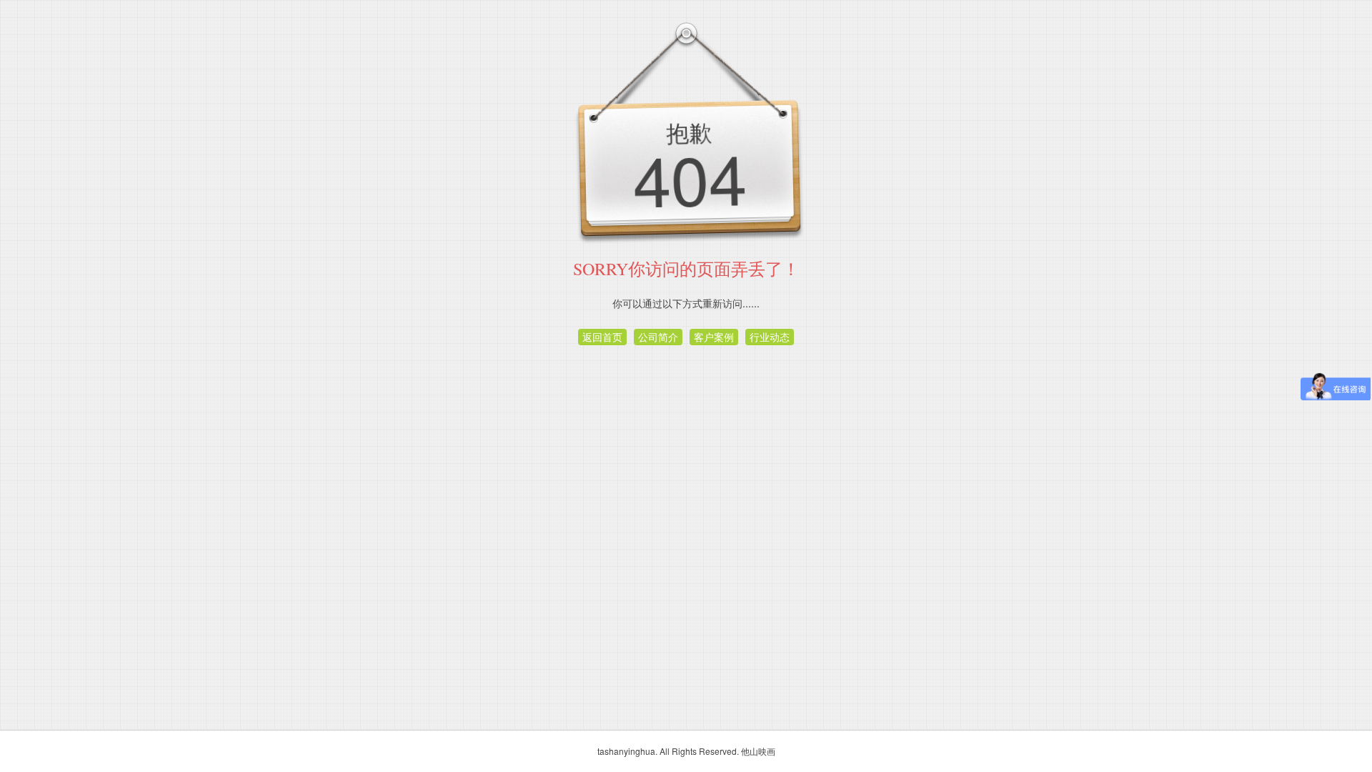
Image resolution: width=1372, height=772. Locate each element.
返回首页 (602, 337)
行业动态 (770, 337)
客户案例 (714, 337)
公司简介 (658, 337)
